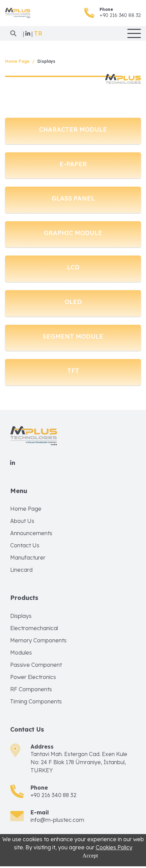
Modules (21, 652)
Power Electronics (33, 677)
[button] (38, 33)
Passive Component (36, 664)
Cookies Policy (114, 847)
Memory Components (38, 640)
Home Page (17, 61)
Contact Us (24, 545)
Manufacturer (27, 557)
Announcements (31, 533)
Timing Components (36, 701)
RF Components (31, 689)
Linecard (21, 569)
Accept (90, 855)
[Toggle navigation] (134, 33)
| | (28, 33)
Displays (21, 615)
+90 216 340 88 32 (120, 15)
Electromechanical (34, 628)
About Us (22, 520)
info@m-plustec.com (57, 819)
